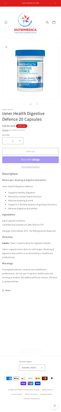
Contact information (32, 399)
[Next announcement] (55, 3)
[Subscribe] (51, 340)
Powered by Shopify (32, 390)
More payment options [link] (30, 167)
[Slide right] (37, 104)
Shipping (5, 130)
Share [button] (8, 290)
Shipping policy (46, 394)
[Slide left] (24, 104)
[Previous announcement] (5, 3)
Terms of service (31, 394)
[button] (6, 22)
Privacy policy (16, 394)
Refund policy (47, 390)
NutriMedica (19, 390)
